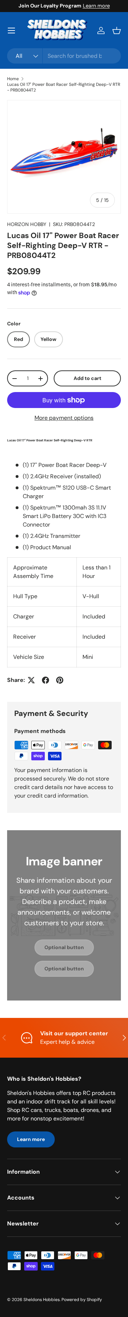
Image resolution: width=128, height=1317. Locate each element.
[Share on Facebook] (45, 680)
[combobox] (64, 56)
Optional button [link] (64, 947)
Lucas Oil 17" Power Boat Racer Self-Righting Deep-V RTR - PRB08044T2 (63, 87)
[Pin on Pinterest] (60, 680)
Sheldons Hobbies (41, 1299)
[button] (116, 30)
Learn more (96, 5)
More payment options (64, 417)
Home (13, 79)
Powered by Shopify (82, 1299)
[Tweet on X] (31, 680)
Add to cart (87, 378)
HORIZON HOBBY (26, 224)
